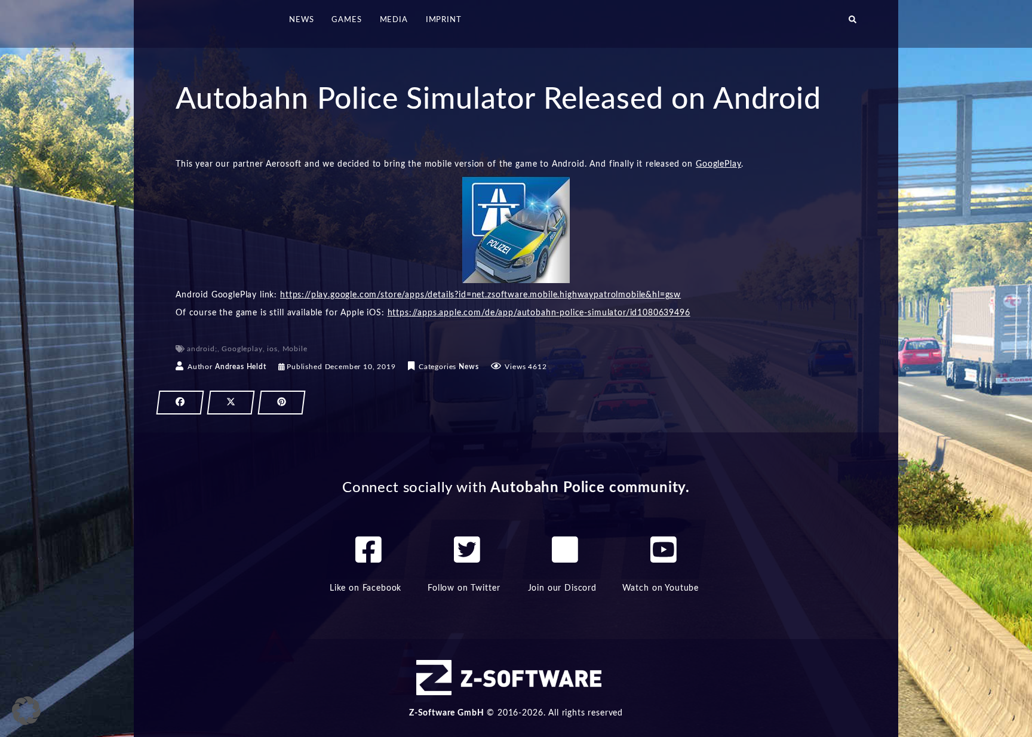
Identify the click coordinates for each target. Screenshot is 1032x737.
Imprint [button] (444, 20)
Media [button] (394, 20)
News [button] (301, 20)
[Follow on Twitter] (467, 549)
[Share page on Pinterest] (281, 402)
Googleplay (242, 348)
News (468, 366)
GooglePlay (718, 164)
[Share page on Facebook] (180, 402)
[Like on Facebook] (368, 549)
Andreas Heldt (240, 366)
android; (202, 348)
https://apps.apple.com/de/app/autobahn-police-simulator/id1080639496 (539, 313)
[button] (852, 24)
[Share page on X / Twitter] (230, 402)
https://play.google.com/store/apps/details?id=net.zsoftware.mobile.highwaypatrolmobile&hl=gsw (480, 295)
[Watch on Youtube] (663, 549)
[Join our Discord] (565, 549)
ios (272, 348)
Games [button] (346, 20)
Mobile (295, 348)
